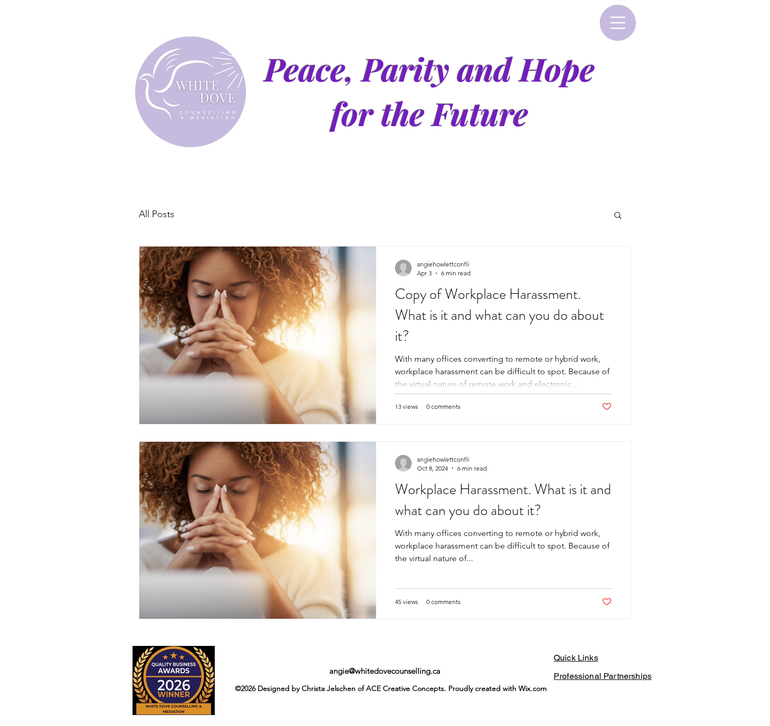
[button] (618, 23)
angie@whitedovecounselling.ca (385, 671)
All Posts (156, 214)
